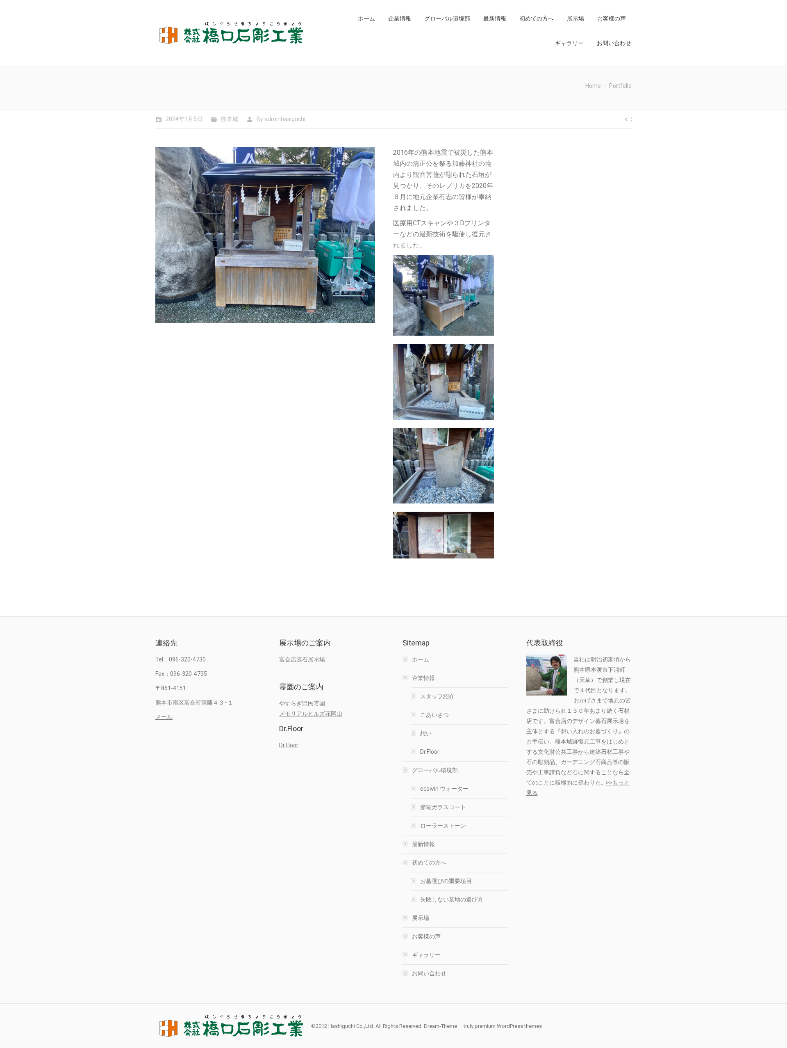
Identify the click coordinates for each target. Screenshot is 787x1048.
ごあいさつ (434, 715)
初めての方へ (429, 862)
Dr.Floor (288, 745)
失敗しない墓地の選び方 (451, 899)
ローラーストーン (443, 825)
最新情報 (423, 844)
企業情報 (423, 678)
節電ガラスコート (443, 807)
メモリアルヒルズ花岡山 (310, 713)
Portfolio (620, 85)
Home (593, 85)
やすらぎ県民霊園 (302, 703)
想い (426, 733)
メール (164, 717)
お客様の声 (426, 936)
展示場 (420, 918)
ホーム (420, 659)
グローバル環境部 (435, 770)
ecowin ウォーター (444, 788)
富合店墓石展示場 (302, 659)
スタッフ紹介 (437, 696)
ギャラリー (426, 955)
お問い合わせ (429, 973)
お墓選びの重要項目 (446, 881)
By (281, 119)
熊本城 (229, 119)
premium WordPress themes (508, 1026)
